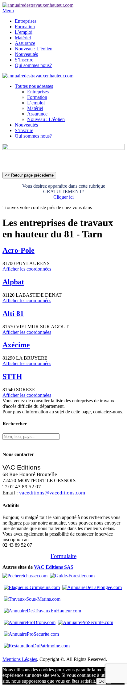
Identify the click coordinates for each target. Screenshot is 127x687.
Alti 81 (13, 314)
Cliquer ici (63, 197)
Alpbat (13, 282)
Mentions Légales (19, 659)
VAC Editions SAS (53, 567)
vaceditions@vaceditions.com (52, 493)
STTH (12, 377)
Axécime (16, 345)
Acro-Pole (18, 250)
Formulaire (63, 556)
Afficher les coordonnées (26, 268)
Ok (101, 681)
